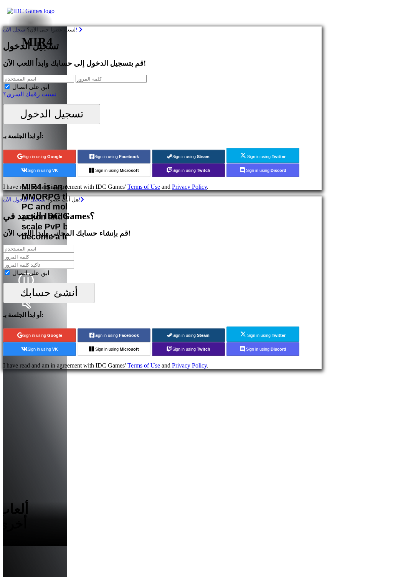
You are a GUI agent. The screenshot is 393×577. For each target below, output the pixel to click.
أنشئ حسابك (49, 292)
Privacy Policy (189, 186)
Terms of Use (143, 186)
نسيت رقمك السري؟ (29, 94)
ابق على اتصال (30, 87)
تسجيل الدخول (52, 114)
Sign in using (42, 156)
